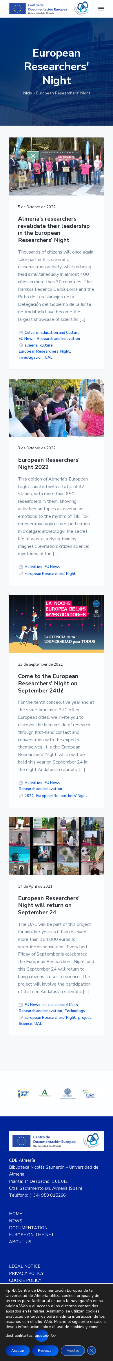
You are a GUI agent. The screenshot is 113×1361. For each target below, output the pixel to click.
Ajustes (73, 1350)
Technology (74, 1011)
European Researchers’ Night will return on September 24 (49, 905)
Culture (31, 332)
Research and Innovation (58, 338)
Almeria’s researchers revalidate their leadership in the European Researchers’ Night (54, 229)
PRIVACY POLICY (26, 1273)
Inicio (27, 93)
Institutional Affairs (60, 1005)
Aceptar (17, 1350)
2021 (29, 795)
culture (46, 345)
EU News (26, 338)
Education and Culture (60, 332)
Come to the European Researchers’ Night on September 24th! (48, 683)
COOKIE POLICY (25, 1280)
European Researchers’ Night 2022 (49, 464)
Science (25, 1023)
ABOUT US (20, 1242)
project (84, 1017)
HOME (15, 1214)
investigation (31, 357)
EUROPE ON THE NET (31, 1235)
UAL (48, 357)
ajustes (41, 1335)
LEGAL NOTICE (24, 1266)
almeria (31, 345)
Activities (33, 566)
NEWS (15, 1221)
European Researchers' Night (44, 351)
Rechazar (45, 1350)
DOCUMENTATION (28, 1228)
